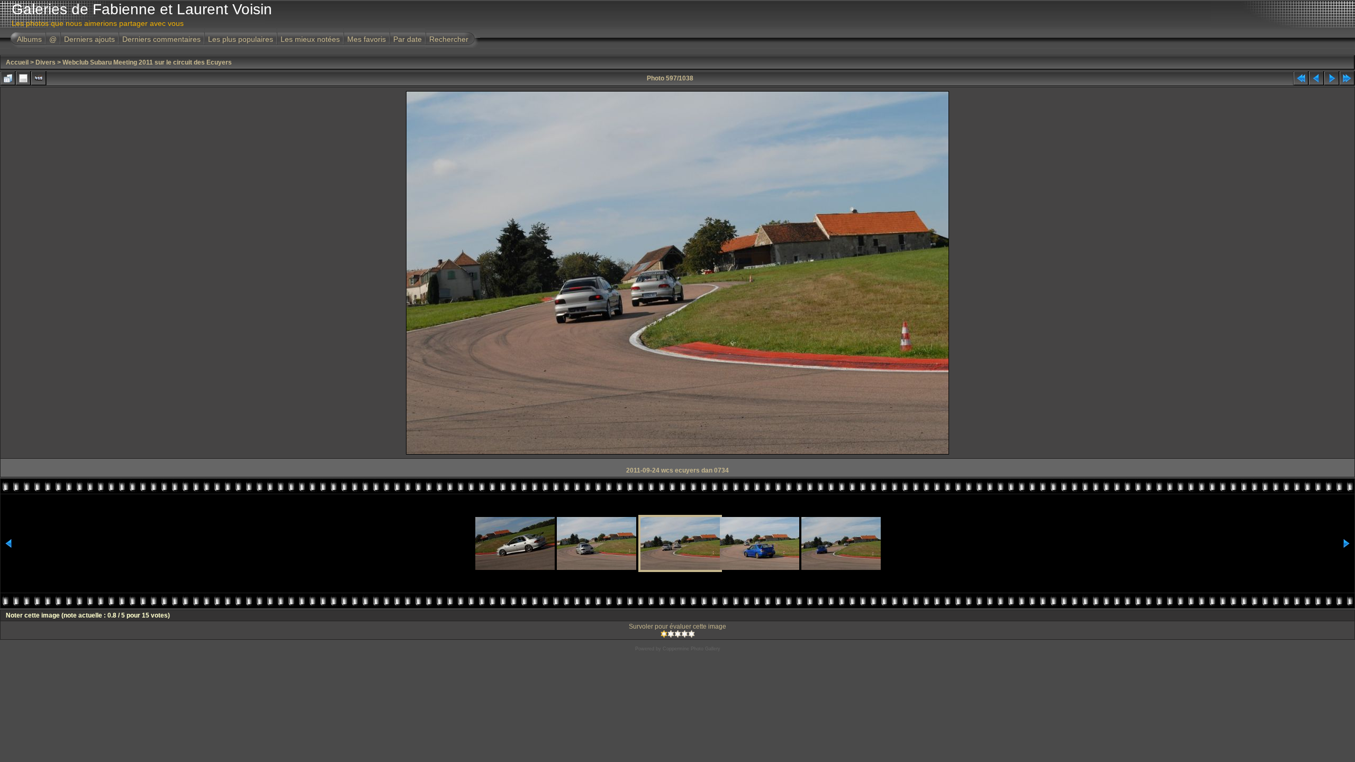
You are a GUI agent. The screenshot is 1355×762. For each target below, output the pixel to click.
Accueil (17, 62)
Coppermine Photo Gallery (691, 648)
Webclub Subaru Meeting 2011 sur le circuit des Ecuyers (147, 62)
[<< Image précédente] (1316, 78)
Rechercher (448, 39)
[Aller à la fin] (1347, 78)
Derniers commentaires (161, 39)
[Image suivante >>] (1331, 78)
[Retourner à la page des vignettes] (8, 78)
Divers (45, 62)
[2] (670, 634)
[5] (691, 634)
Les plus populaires (240, 39)
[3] (677, 634)
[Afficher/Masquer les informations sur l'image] (23, 78)
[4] (684, 634)
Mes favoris (366, 39)
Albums (29, 39)
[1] (664, 634)
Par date (407, 39)
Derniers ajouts (89, 39)
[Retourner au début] (1301, 78)
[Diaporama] (38, 78)
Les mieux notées (310, 39)
